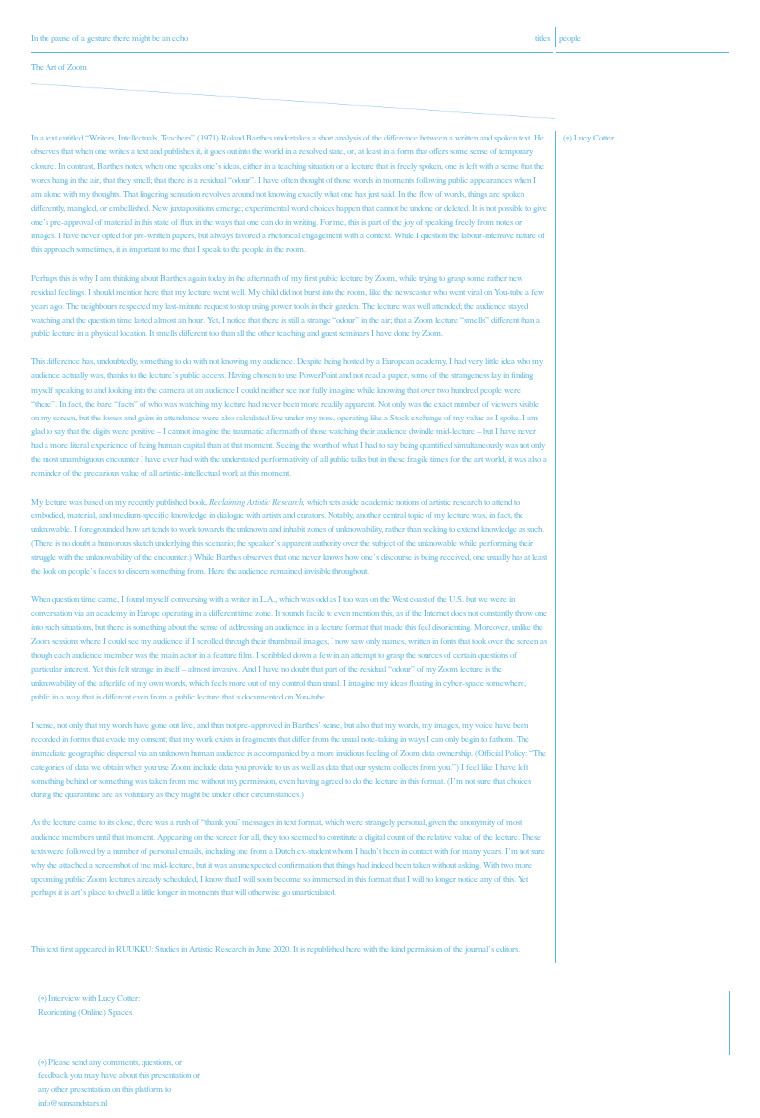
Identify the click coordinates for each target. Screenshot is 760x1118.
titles (542, 37)
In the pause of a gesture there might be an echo (109, 37)
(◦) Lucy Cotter (588, 137)
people (570, 37)
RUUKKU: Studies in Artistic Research (181, 948)
